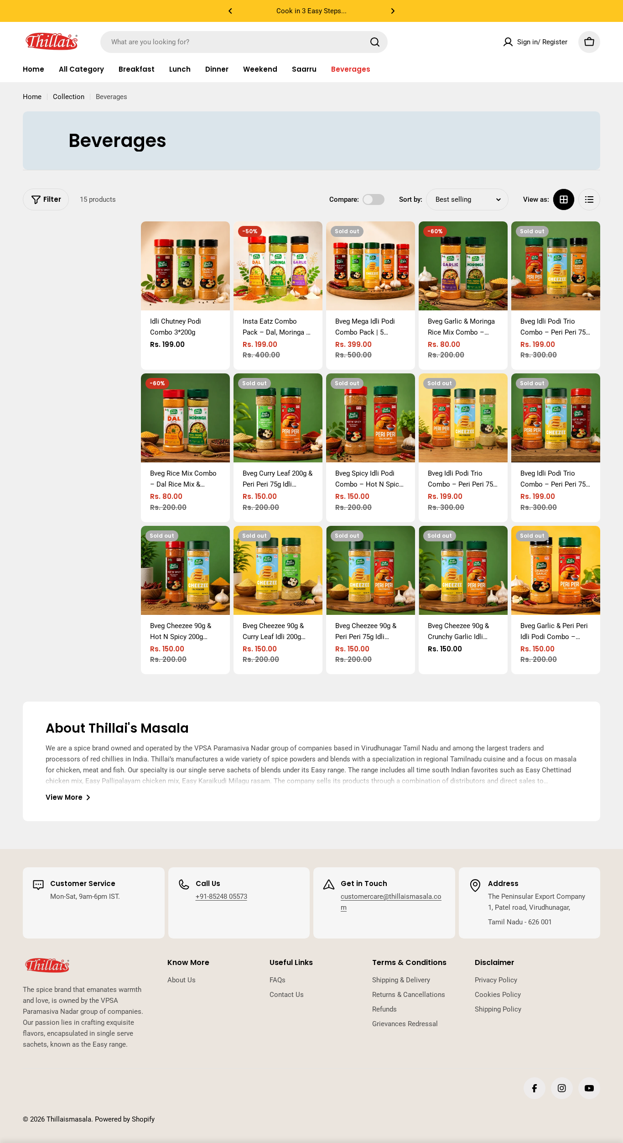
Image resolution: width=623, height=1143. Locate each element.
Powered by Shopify (125, 1119)
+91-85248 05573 (221, 896)
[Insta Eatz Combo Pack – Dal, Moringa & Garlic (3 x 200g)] (278, 265)
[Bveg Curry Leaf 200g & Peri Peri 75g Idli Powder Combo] (278, 417)
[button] (230, 10)
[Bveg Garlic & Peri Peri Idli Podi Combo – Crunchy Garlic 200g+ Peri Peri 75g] (555, 570)
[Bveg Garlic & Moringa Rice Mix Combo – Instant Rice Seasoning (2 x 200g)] (463, 265)
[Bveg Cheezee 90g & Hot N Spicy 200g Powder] (185, 570)
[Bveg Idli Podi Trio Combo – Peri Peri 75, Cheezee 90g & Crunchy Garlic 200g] (555, 265)
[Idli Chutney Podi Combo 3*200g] (185, 265)
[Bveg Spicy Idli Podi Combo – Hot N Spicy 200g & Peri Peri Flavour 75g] (370, 417)
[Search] (374, 42)
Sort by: (410, 199)
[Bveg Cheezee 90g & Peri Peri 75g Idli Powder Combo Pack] (370, 570)
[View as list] (589, 199)
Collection (68, 97)
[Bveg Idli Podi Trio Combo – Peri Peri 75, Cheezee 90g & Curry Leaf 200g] (463, 417)
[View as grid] (564, 199)
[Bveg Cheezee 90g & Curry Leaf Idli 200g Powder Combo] (278, 570)
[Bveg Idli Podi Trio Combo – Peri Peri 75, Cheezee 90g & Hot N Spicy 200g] (555, 417)
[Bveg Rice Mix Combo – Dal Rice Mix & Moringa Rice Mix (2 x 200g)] (185, 417)
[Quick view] (217, 241)
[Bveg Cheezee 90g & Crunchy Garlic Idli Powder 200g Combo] (463, 570)
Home (32, 97)
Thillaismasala (69, 1119)
